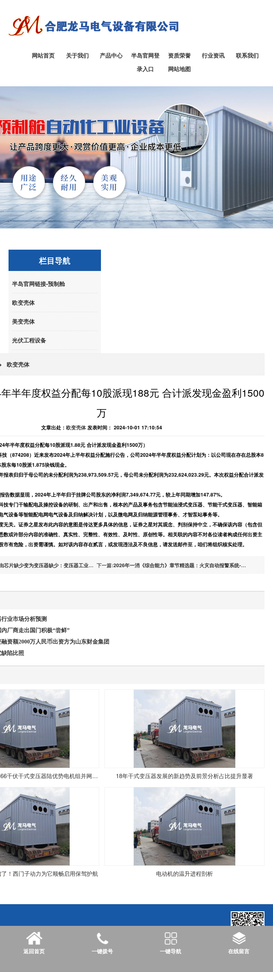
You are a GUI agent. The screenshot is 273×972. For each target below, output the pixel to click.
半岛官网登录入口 (145, 62)
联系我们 (247, 55)
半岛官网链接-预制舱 (38, 283)
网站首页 (43, 55)
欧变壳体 (23, 302)
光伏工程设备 (29, 340)
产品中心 (111, 55)
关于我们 (77, 55)
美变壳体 (23, 321)
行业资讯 (213, 55)
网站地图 (179, 69)
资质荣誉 (179, 55)
